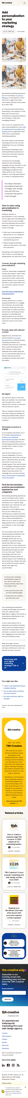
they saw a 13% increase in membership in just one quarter (13, 475)
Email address (8, 989)
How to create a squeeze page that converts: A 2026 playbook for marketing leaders (14, 839)
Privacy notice (6, 1083)
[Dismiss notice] (25, 1087)
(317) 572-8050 (8, 1060)
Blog (14, 936)
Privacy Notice (17, 1093)
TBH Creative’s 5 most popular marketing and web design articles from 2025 (14, 876)
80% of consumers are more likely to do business (14, 129)
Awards (4, 1042)
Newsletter (5, 1048)
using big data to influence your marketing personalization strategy (11, 437)
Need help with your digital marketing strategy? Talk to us (11, 663)
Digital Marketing (8, 31)
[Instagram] (13, 1065)
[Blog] (18, 1065)
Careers (4, 1039)
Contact (4, 1033)
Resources (5, 1045)
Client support (6, 1036)
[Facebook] (8, 1065)
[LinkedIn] (3, 1065)
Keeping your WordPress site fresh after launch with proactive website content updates (14, 913)
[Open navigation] (24, 3)
